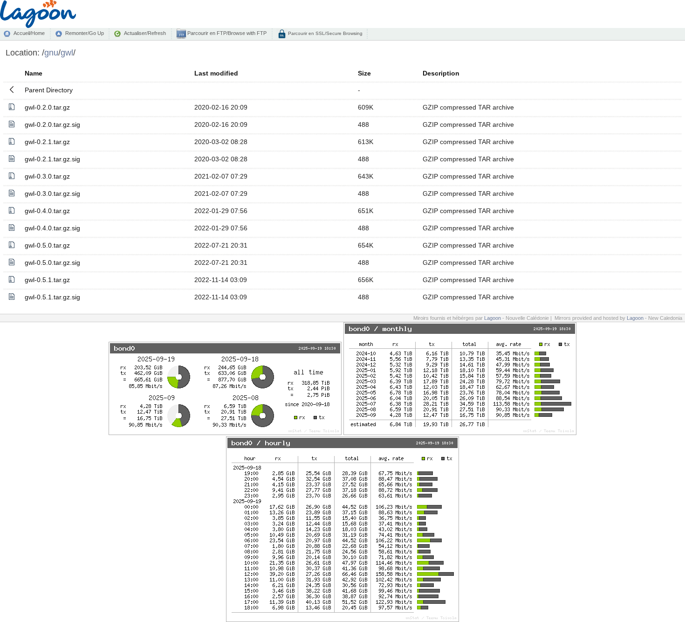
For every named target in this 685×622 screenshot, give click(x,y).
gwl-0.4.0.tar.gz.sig (52, 228)
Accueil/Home (29, 33)
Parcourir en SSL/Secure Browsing (325, 33)
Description (441, 73)
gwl (67, 52)
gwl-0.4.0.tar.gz (47, 210)
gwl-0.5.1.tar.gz (47, 279)
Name (33, 73)
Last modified (216, 73)
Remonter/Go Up (84, 33)
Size (364, 73)
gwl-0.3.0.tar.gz (47, 176)
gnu (51, 52)
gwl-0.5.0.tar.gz (47, 245)
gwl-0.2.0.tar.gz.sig (52, 124)
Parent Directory (49, 90)
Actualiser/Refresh (145, 33)
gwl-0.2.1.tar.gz (47, 141)
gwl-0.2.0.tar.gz (47, 107)
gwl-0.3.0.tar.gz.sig (52, 193)
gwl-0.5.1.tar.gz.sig (52, 297)
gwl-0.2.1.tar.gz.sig (52, 159)
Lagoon (492, 318)
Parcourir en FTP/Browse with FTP (226, 33)
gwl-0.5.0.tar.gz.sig (52, 262)
